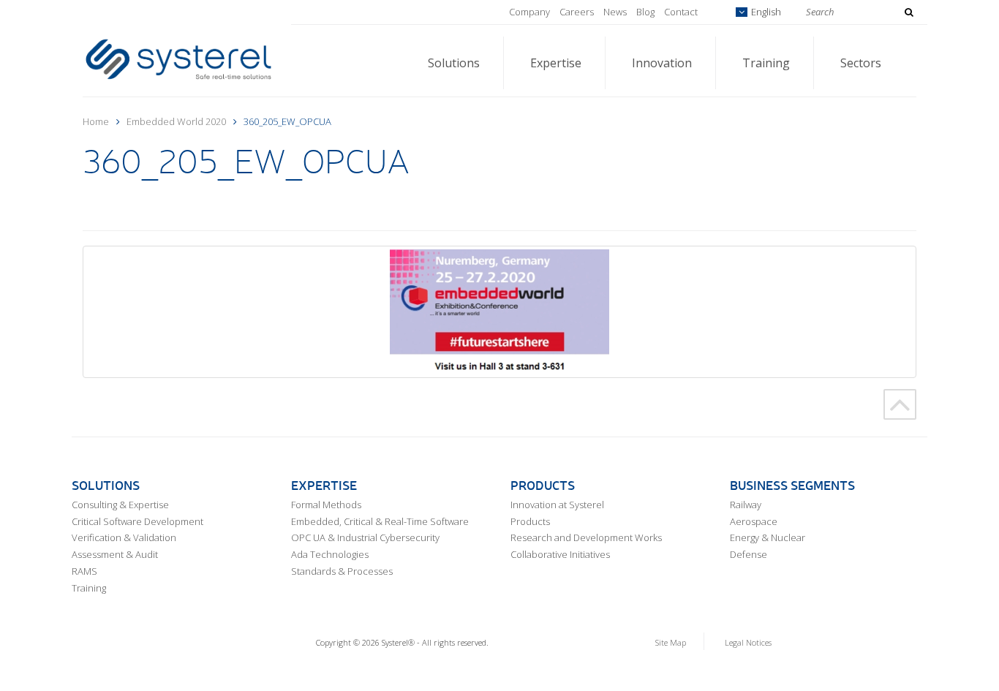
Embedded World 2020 (176, 121)
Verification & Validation (124, 537)
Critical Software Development (137, 521)
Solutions (454, 63)
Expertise (555, 63)
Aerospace (753, 521)
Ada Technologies (330, 554)
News (615, 11)
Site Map (670, 642)
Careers (576, 11)
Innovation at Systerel (557, 504)
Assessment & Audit (115, 554)
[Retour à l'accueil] (178, 58)
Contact (681, 11)
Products (530, 521)
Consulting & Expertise (120, 504)
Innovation (662, 63)
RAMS (84, 571)
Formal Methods (326, 504)
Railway (745, 504)
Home (96, 121)
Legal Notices (748, 642)
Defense (748, 554)
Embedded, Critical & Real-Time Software (380, 521)
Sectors (860, 63)
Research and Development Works (586, 537)
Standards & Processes (342, 571)
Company (529, 11)
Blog (645, 11)
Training (766, 63)
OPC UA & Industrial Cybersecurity (365, 537)
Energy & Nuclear (767, 537)
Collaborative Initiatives (560, 554)
